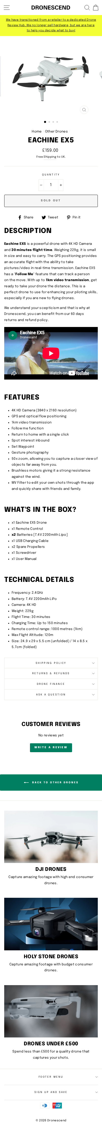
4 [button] (57, 122)
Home (37, 131)
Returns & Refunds (51, 673)
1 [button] (45, 122)
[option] (51, 26)
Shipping (50, 156)
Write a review (51, 747)
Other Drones (56, 131)
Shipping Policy (51, 663)
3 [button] (53, 122)
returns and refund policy (26, 320)
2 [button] (50, 122)
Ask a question (51, 694)
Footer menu (51, 1077)
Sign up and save (51, 1092)
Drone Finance (51, 684)
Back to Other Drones (54, 782)
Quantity (51, 174)
